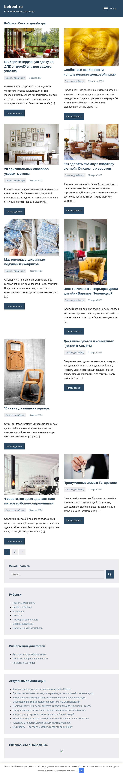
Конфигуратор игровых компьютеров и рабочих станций (43, 714)
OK (81, 770)
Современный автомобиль (27, 627)
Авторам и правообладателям (29, 654)
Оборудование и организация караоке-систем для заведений (46, 701)
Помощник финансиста (25, 619)
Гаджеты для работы (24, 602)
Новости (17, 615)
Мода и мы (18, 611)
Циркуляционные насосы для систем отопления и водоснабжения (49, 710)
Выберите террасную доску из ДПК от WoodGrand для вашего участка (28, 66)
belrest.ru (13, 6)
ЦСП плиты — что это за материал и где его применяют (42, 726)
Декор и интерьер (22, 606)
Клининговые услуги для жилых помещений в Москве (42, 689)
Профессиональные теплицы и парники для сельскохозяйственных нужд (53, 693)
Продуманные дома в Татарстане (90, 482)
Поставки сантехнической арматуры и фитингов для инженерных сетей (52, 705)
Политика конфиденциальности (30, 658)
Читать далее (14, 113)
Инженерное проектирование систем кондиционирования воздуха (49, 697)
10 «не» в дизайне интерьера (27, 408)
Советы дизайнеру (15, 77)
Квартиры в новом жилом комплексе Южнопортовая (41, 722)
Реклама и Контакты (24, 662)
